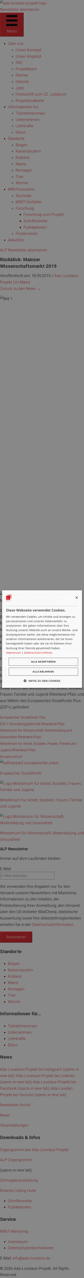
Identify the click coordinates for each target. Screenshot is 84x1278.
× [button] (76, 597)
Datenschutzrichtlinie (38, 652)
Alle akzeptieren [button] (43, 661)
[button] (42, 681)
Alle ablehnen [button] (43, 671)
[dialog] (42, 639)
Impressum (13, 652)
